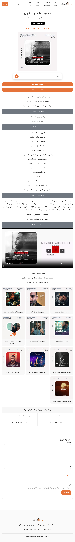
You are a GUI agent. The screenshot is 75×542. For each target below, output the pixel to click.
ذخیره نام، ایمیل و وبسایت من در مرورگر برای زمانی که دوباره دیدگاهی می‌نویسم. (49, 488)
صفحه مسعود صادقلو (42, 219)
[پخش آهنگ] (17, 76)
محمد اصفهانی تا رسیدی (19, 422)
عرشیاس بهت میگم (55, 416)
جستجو (5, 4)
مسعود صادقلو (39, 101)
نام (69, 466)
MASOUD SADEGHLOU (38, 23)
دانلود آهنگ (44, 105)
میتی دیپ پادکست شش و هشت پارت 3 (20, 416)
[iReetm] (66, 3)
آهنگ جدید (40, 18)
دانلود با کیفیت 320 (37, 84)
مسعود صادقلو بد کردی (43, 97)
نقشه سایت (47, 529)
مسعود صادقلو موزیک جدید (37, 214)
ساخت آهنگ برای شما (30, 529)
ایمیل (69, 476)
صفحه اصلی (49, 18)
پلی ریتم (40, 529)
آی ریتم (26, 97)
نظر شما (69, 442)
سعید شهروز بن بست (55, 422)
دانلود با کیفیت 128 (37, 90)
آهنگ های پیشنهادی (32, 28)
